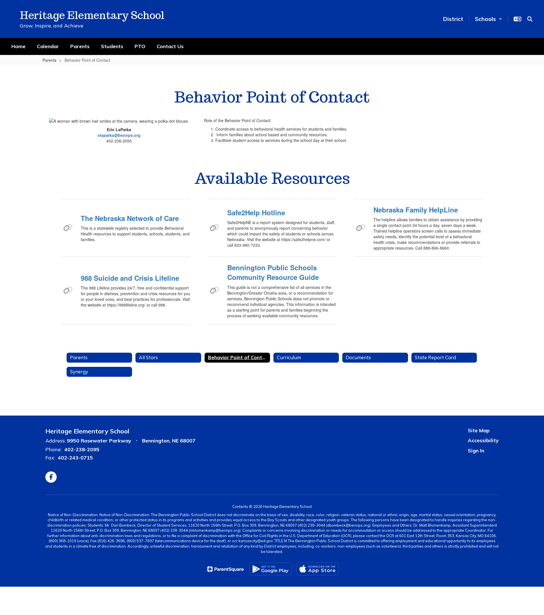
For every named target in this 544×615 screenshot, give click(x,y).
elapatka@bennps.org (119, 135)
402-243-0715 (75, 457)
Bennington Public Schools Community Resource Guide (273, 272)
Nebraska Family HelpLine (415, 209)
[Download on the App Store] (317, 569)
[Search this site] (530, 19)
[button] (488, 18)
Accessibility (483, 440)
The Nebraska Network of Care (130, 218)
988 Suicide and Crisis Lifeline (130, 278)
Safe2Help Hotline (256, 212)
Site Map (479, 430)
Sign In (476, 450)
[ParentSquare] (225, 569)
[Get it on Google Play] (270, 569)
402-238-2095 (81, 449)
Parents (49, 60)
